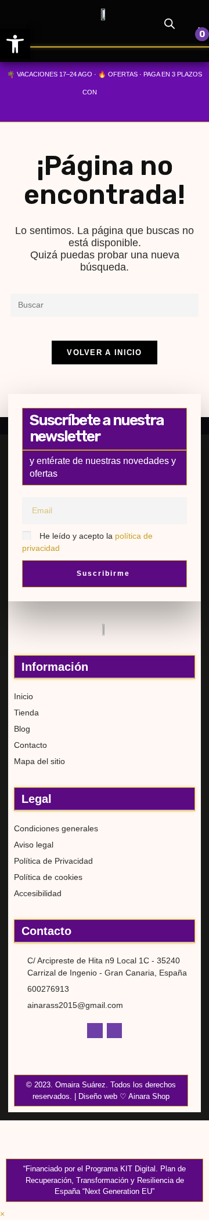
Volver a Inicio (104, 352)
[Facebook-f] (94, 1030)
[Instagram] (114, 1030)
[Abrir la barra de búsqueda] (169, 23)
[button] (34, 31)
